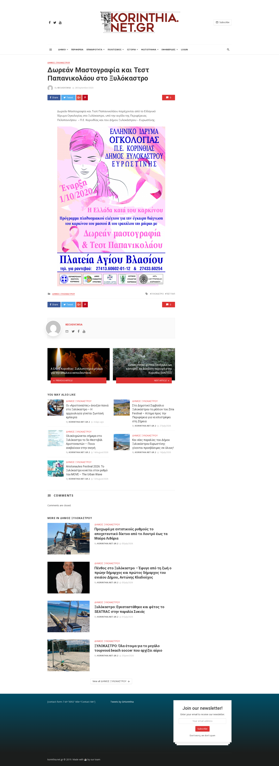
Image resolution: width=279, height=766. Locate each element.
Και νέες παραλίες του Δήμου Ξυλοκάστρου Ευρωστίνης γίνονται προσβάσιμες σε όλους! (153, 443)
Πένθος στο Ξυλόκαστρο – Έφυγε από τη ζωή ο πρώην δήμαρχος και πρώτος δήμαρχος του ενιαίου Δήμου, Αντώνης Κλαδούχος (132, 572)
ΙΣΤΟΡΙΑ (131, 49)
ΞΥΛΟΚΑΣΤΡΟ (157, 293)
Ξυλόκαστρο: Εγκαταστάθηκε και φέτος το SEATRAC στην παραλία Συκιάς (129, 609)
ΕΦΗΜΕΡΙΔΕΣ (169, 49)
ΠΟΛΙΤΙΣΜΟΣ (115, 49)
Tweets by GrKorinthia (122, 701)
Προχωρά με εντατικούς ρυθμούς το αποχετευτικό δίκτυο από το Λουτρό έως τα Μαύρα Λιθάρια (130, 533)
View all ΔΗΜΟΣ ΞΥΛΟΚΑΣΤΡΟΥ (109, 681)
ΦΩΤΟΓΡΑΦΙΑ (148, 49)
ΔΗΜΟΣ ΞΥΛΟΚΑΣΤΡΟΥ (58, 62)
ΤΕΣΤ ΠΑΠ (170, 293)
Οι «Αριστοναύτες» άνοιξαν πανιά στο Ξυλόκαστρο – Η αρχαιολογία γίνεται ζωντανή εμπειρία (87, 411)
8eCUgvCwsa (64, 87)
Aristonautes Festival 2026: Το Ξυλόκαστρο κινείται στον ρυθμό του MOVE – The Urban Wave (87, 470)
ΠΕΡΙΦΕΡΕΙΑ (77, 49)
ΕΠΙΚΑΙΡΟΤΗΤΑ (94, 49)
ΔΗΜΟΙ (62, 49)
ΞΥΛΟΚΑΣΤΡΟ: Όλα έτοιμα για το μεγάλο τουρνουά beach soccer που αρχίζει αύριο (128, 648)
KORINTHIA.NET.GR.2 (79, 422)
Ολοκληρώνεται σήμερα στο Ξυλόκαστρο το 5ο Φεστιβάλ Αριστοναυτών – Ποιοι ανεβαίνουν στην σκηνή (84, 441)
